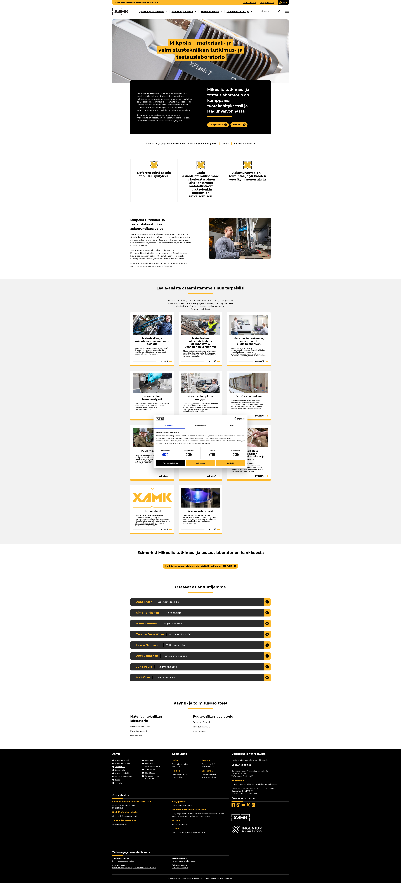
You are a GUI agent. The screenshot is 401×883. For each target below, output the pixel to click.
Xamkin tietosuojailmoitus (123, 861)
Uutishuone (249, 2)
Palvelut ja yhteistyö (238, 11)
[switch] (189, 454)
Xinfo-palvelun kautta (200, 816)
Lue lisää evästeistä (180, 868)
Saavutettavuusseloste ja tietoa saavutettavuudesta (134, 868)
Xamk (117, 780)
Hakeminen (120, 767)
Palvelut (237, 124)
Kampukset (149, 760)
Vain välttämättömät (170, 463)
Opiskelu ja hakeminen (151, 11)
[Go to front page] (121, 11)
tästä (135, 816)
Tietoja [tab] (231, 426)
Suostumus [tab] (169, 426)
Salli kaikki (230, 463)
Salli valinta (200, 463)
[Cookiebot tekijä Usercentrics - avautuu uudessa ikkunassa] (236, 418)
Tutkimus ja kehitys (182, 11)
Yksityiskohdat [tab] (200, 426)
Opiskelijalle (120, 770)
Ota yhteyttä (267, 2)
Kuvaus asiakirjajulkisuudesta (184, 861)
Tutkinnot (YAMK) (122, 764)
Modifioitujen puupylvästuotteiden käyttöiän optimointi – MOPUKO (198, 566)
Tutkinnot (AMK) (122, 760)
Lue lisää (163, 361)
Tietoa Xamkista (210, 11)
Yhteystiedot (150, 773)
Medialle (118, 783)
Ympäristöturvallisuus (244, 143)
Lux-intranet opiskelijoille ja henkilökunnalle (250, 760)
